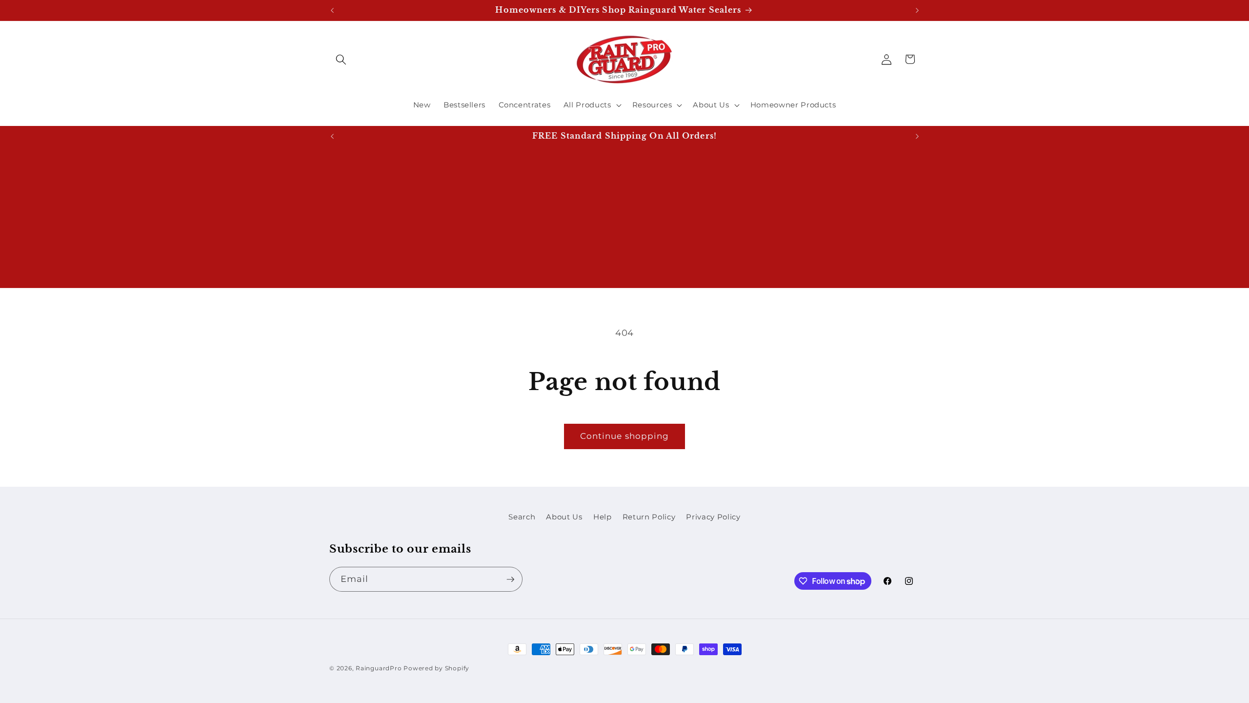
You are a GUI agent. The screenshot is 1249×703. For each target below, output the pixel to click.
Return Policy (649, 516)
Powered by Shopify (436, 668)
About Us (564, 516)
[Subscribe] (510, 579)
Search (521, 516)
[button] (341, 59)
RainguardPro (379, 668)
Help (602, 516)
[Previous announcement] (332, 10)
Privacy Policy (713, 516)
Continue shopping (624, 436)
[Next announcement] (917, 10)
